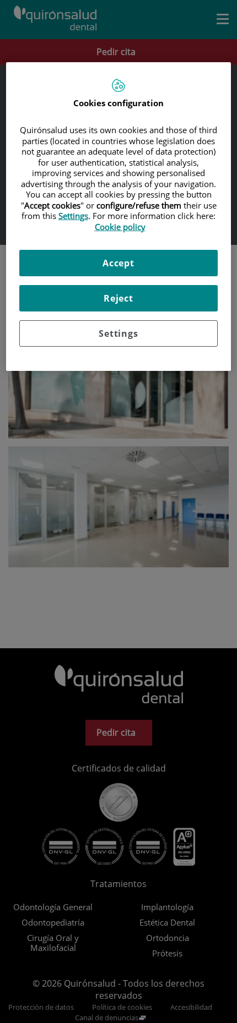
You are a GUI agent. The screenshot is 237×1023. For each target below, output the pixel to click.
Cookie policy (120, 226)
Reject (118, 298)
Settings (118, 333)
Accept (118, 263)
